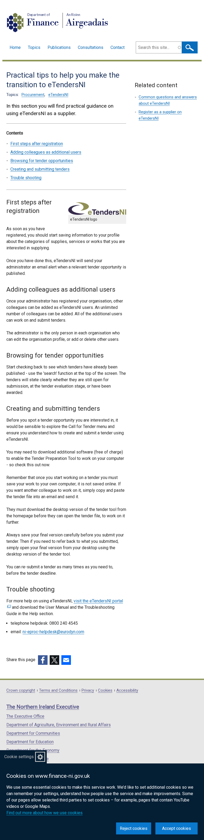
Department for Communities (33, 733)
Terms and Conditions (58, 690)
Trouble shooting (25, 177)
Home (15, 47)
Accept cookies (176, 828)
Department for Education (30, 741)
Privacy (88, 690)
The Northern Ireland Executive (42, 707)
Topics (34, 47)
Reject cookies (133, 828)
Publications (59, 47)
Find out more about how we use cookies (44, 812)
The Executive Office (25, 716)
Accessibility (127, 690)
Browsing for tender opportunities (41, 160)
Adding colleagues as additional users (45, 152)
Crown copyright (20, 690)
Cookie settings (19, 756)
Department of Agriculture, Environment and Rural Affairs (58, 724)
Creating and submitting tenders (40, 169)
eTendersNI (58, 94)
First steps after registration (36, 143)
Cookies (105, 690)
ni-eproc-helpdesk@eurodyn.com (53, 631)
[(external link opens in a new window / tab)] (43, 660)
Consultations (90, 47)
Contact (117, 47)
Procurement (33, 94)
